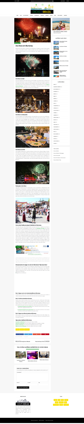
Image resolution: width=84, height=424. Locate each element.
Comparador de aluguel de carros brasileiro (25, 306)
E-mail (29, 382)
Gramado (47, 15)
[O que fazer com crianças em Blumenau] (21, 354)
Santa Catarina (27, 329)
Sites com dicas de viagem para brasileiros (63, 42)
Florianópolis (36, 15)
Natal (55, 15)
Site (39, 382)
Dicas (21, 15)
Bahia (54, 84)
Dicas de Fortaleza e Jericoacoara (59, 157)
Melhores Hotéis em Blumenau (44, 359)
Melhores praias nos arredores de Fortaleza (63, 76)
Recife (55, 131)
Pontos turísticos (56, 404)
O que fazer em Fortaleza (63, 46)
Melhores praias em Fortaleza (64, 65)
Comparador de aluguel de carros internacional (25, 309)
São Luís (55, 138)
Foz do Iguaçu (56, 110)
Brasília (55, 98)
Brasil (55, 96)
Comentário (26, 336)
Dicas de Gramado (57, 155)
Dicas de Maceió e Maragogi (59, 153)
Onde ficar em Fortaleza (63, 56)
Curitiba (31, 15)
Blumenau (17, 43)
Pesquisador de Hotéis (40, 228)
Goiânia (55, 112)
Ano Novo (17, 329)
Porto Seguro (56, 129)
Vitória (55, 143)
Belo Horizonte (25, 15)
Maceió (51, 15)
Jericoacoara (56, 117)
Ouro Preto (56, 124)
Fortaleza (42, 15)
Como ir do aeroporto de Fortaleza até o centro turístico (63, 71)
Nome (18, 382)
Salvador (65, 15)
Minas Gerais (61, 402)
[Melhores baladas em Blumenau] (32, 355)
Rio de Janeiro (60, 15)
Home (17, 15)
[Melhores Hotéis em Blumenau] (44, 354)
